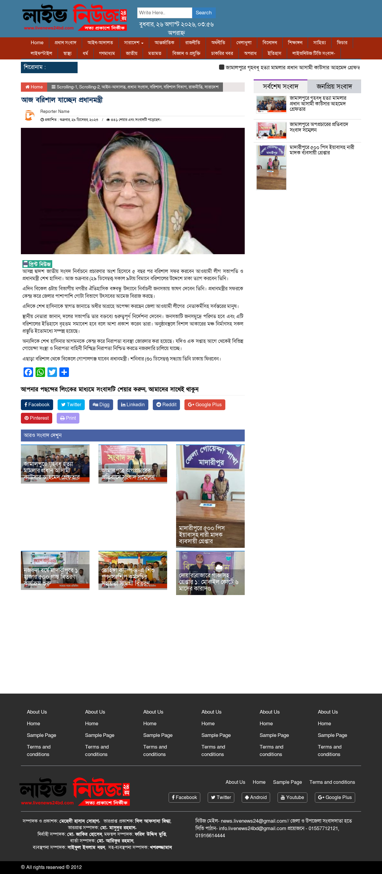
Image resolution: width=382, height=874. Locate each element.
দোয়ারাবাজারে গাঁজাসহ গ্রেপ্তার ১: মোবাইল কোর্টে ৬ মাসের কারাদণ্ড (208, 582)
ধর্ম (85, 53)
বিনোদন (270, 42)
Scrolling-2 (89, 87)
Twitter (73, 404)
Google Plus (208, 404)
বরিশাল (156, 87)
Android (258, 797)
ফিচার (342, 42)
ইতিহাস (274, 53)
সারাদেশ (132, 42)
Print (70, 418)
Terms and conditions (38, 750)
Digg (104, 404)
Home (37, 42)
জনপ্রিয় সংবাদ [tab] (334, 86)
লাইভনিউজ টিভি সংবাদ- (313, 53)
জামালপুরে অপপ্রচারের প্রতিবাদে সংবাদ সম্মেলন (127, 474)
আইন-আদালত (100, 42)
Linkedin (135, 404)
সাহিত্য (319, 42)
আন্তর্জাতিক (164, 42)
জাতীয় (131, 53)
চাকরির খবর (222, 53)
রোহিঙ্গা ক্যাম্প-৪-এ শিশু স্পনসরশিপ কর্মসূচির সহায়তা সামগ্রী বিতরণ (128, 577)
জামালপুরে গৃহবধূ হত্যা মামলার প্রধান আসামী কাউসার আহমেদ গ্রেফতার (283, 67)
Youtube (294, 797)
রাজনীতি (192, 42)
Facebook (38, 404)
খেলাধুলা (244, 42)
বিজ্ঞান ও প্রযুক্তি (186, 53)
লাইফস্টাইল (41, 53)
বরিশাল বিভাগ (175, 87)
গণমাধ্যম (107, 53)
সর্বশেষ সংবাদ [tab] (280, 86)
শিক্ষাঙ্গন (295, 42)
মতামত (154, 53)
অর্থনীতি (218, 42)
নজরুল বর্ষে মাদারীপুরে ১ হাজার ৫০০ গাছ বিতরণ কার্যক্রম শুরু (51, 577)
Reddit (168, 404)
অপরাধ (250, 53)
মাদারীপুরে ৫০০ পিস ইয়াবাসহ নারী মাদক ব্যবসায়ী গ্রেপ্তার (202, 535)
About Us (37, 712)
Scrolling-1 (67, 87)
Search (204, 12)
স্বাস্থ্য (67, 53)
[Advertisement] (191, 646)
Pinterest (39, 418)
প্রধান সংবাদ (65, 42)
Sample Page (41, 735)
